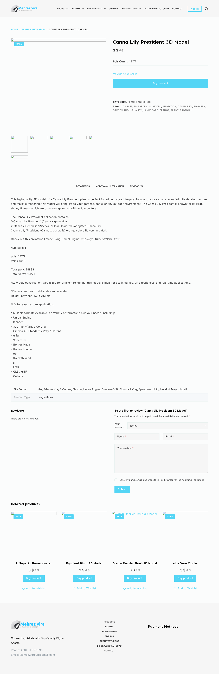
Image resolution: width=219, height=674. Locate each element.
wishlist (195, 8)
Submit (122, 489)
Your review (125, 448)
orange (164, 110)
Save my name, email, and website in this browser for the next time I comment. (162, 479)
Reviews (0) (136, 186)
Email (169, 436)
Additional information (110, 186)
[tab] (83, 186)
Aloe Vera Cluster (185, 563)
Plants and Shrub (140, 102)
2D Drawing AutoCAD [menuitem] (156, 8)
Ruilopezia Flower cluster (34, 563)
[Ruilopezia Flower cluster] (33, 534)
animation (169, 106)
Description (83, 186)
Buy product (160, 83)
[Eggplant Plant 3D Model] (84, 534)
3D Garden (140, 106)
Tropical (186, 110)
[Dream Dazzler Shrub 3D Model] (135, 534)
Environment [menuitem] (94, 8)
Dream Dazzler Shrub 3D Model (134, 563)
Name (121, 436)
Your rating (119, 426)
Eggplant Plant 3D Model (84, 563)
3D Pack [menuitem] (113, 8)
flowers (199, 106)
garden (118, 110)
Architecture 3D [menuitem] (131, 8)
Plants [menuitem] (76, 8)
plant (175, 110)
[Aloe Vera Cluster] (185, 534)
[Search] (206, 8)
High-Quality (133, 110)
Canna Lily (185, 106)
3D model (155, 106)
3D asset (126, 106)
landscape (151, 110)
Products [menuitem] (63, 8)
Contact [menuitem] (177, 8)
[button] (125, 74)
